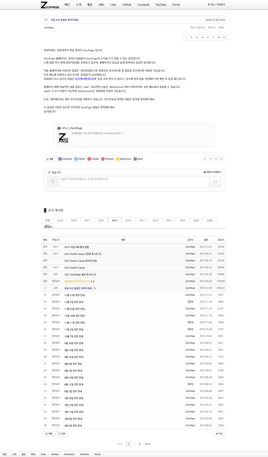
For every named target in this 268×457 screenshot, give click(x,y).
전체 (47, 220)
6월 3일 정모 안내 (73, 425)
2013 (142, 220)
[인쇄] (224, 37)
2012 (155, 220)
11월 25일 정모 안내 (74, 308)
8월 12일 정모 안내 (73, 384)
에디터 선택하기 (213, 172)
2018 (74, 220)
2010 (182, 220)
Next (147, 443)
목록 (51, 159)
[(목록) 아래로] (208, 37)
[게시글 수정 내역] (213, 37)
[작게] (197, 37)
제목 (123, 240)
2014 (128, 220)
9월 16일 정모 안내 (73, 357)
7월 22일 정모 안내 (73, 405)
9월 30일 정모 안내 (73, 343)
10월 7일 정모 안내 (73, 336)
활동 (24, 454)
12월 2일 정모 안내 (73, 302)
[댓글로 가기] (219, 37)
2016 (101, 220)
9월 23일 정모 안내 (73, 350)
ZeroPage (49, 27)
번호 (45, 240)
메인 (5, 454)
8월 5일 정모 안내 (73, 391)
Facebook (69, 454)
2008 (209, 220)
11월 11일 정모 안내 (74, 322)
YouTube (84, 454)
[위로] (202, 37)
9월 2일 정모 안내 (73, 370)
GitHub (55, 454)
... (134, 443)
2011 (169, 220)
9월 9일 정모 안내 (73, 363)
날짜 (206, 240)
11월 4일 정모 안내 (73, 329)
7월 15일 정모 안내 (73, 411)
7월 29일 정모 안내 (73, 398)
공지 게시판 (55, 210)
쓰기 (220, 433)
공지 (47, 225)
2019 (60, 220)
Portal (97, 454)
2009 (196, 220)
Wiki (33, 454)
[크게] (191, 37)
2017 (87, 220)
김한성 (190, 301)
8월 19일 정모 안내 (73, 377)
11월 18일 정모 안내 (74, 315)
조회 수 (221, 240)
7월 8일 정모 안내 (73, 418)
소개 (14, 454)
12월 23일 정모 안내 (74, 295)
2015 (114, 220)
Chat (43, 454)
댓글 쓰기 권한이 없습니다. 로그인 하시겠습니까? (85, 179)
